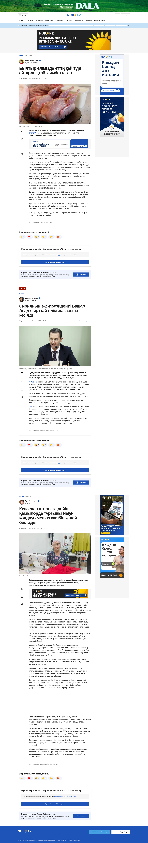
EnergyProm (34, 133)
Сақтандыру (39, 20)
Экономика (68, 20)
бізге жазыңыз (52, 222)
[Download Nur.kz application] (74, 6)
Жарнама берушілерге (121, 832)
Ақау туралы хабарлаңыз (99, 832)
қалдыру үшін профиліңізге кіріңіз (65, 255)
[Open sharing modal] (22, 147)
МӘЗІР (24, 15)
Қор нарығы (59, 20)
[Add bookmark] (22, 154)
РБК (31, 407)
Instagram (82, 274)
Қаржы (20, 20)
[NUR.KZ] (74, 15)
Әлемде (21, 293)
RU (117, 15)
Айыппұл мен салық (100, 20)
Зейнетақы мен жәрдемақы (83, 20)
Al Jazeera (33, 382)
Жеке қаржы (49, 20)
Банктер (30, 20)
